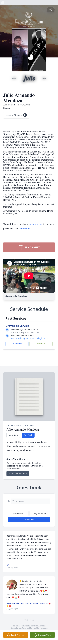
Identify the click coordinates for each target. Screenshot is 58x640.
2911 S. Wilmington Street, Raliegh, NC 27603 (31, 338)
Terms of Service (36, 628)
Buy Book (28, 435)
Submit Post (29, 519)
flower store (24, 228)
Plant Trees (41, 343)
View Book (13, 435)
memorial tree (36, 224)
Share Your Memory (18, 473)
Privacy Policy (21, 628)
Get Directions (17, 343)
